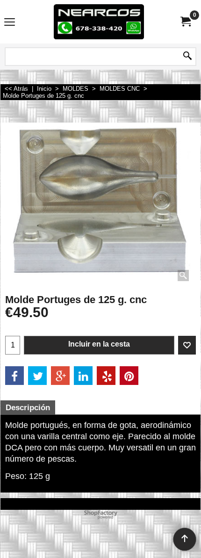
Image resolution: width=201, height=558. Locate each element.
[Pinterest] (129, 375)
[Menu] (9, 22)
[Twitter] (37, 375)
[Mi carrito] (185, 22)
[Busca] (187, 56)
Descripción (28, 407)
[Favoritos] (187, 345)
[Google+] (60, 375)
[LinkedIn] (83, 375)
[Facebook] (14, 375)
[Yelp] (106, 375)
